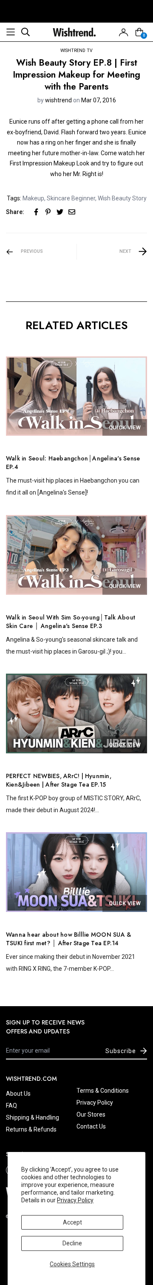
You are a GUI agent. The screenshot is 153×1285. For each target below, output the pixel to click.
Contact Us (91, 1126)
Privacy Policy (75, 1200)
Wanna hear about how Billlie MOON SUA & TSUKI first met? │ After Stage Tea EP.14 (68, 938)
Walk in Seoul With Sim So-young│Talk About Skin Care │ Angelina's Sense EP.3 (70, 621)
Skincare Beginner (71, 198)
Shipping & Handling (32, 1117)
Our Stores (90, 1114)
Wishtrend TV (76, 50)
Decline (72, 1243)
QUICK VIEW (125, 427)
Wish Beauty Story (122, 198)
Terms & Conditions (102, 1090)
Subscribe (120, 1051)
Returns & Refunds (31, 1129)
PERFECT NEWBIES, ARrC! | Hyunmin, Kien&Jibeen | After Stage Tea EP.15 (58, 780)
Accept (72, 1222)
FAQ (11, 1105)
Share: (15, 211)
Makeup (33, 198)
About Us (18, 1093)
